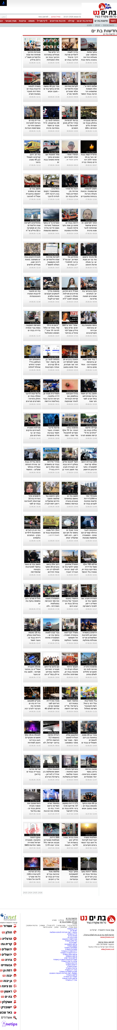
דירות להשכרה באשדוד (68, 953)
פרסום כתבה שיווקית (69, 978)
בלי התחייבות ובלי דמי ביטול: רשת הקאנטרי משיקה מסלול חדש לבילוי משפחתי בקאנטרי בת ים (90, 708)
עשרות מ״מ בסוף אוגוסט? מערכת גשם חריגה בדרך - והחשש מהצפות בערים (51, 228)
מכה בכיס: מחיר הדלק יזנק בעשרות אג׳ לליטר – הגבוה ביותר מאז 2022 (70, 842)
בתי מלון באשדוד (71, 941)
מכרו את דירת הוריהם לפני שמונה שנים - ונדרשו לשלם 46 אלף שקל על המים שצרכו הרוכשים (52, 708)
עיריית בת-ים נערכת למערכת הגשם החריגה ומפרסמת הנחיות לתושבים (32, 125)
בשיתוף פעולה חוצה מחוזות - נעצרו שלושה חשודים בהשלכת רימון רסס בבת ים (70, 774)
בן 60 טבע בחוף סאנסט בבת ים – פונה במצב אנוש (89, 805)
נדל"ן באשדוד (72, 929)
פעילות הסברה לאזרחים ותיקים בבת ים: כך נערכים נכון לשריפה (33, 433)
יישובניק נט (73, 943)
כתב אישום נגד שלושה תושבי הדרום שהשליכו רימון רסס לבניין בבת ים (52, 501)
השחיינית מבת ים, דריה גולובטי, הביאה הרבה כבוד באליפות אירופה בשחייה (51, 398)
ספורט (89, 25)
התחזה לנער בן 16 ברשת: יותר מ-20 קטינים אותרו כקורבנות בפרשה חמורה (52, 364)
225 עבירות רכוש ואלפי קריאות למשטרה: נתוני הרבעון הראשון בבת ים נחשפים (89, 467)
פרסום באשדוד (71, 975)
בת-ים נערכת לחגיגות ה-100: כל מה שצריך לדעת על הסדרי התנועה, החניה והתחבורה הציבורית (33, 879)
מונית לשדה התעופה (69, 939)
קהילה (71, 21)
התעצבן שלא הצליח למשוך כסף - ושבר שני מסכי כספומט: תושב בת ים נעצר (70, 740)
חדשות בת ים (101, 21)
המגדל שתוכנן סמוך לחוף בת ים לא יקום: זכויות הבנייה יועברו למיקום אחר (70, 569)
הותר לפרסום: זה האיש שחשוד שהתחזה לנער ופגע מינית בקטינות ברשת (89, 228)
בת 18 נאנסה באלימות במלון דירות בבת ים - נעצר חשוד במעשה (33, 637)
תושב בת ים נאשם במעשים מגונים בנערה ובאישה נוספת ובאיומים (71, 501)
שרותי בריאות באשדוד (69, 961)
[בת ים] (99, 18)
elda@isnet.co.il (107, 949)
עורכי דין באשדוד (71, 970)
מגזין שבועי (10, 21)
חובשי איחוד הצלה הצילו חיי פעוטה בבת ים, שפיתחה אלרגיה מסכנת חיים (70, 672)
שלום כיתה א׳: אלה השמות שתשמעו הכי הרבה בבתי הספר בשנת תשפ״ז (89, 91)
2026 (40, 893)
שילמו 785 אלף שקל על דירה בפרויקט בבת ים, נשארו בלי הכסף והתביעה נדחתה (89, 569)
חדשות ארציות (108, 25)
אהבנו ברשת (47, 927)
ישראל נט (73, 931)
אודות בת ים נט (84, 21)
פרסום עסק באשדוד (70, 954)
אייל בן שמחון (72, 934)
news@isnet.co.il (107, 937)
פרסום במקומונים (71, 944)
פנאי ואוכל (73, 927)
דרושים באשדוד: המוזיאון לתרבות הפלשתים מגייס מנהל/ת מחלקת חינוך (89, 637)
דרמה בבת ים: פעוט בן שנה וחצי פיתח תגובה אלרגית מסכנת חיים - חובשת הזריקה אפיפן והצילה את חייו (70, 230)
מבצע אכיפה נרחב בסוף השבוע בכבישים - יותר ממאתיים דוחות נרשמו (89, 774)
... (58, 94)
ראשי (113, 21)
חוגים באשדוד (72, 966)
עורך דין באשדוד (71, 980)
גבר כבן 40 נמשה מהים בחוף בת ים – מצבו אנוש (51, 88)
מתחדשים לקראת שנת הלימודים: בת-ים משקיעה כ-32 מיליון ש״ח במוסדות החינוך (32, 228)
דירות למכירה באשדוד (69, 951)
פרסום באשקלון (71, 956)
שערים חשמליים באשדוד (68, 972)
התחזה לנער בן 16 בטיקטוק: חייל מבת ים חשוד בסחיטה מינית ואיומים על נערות (51, 125)
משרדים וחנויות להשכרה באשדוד (65, 960)
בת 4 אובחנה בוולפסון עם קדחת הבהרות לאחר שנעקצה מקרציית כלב (71, 398)
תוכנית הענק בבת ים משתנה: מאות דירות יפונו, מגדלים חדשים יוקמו (32, 262)
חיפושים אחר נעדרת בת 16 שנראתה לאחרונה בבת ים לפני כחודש (32, 501)
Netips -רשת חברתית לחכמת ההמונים (63, 973)
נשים (56, 927)
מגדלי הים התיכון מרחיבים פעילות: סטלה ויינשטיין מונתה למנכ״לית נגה (70, 296)
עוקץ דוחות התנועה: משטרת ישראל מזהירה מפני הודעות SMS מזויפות (32, 842)
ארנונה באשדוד (71, 968)
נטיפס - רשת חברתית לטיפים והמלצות (63, 932)
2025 (35, 893)
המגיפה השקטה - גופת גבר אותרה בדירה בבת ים (32, 327)
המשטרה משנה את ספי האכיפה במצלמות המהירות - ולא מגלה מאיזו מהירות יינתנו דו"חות (52, 606)
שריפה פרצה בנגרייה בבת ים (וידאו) (33, 771)
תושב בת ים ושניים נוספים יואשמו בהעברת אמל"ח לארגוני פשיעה (33, 194)
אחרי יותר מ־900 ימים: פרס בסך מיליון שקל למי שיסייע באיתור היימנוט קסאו (70, 330)
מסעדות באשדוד (71, 949)
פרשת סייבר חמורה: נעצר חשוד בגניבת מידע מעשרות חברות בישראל (52, 433)
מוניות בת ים (72, 936)
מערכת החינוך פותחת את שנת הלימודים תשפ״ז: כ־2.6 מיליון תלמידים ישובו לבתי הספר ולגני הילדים (32, 60)
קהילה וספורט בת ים (68, 922)
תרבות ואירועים (57, 21)
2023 (25, 893)
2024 (30, 893)
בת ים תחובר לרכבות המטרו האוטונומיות (33, 293)
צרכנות (22, 21)
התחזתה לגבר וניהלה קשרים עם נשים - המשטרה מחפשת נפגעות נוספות (89, 535)
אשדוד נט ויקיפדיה (70, 977)
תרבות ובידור (72, 925)
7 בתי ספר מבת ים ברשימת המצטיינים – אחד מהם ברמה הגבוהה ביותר (89, 364)
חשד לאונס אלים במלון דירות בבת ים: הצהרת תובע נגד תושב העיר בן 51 (70, 467)
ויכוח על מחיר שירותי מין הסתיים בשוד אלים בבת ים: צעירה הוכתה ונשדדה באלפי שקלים (71, 196)
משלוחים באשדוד (70, 948)
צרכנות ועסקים (32, 925)
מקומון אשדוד (72, 946)
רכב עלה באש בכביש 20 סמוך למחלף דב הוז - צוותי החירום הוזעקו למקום (52, 569)
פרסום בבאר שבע (70, 958)
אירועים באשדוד (71, 963)
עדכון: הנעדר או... (71, 160)
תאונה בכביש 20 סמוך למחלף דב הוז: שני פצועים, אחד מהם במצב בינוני (70, 364)
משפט (31, 21)
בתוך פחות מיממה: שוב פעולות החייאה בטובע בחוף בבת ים (89, 57)
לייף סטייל (42, 21)
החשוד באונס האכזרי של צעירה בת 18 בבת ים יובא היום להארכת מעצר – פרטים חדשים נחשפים (70, 606)
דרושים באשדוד (71, 965)
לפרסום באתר (43, 17)
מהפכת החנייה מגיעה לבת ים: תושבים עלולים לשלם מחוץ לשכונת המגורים (89, 672)
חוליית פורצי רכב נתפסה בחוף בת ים (32, 601)
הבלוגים (64, 927)
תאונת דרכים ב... (53, 535)
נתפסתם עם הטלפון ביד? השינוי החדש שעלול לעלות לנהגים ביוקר (34, 364)
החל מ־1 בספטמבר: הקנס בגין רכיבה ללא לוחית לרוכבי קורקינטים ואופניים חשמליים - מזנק (51, 196)
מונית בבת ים (72, 937)
